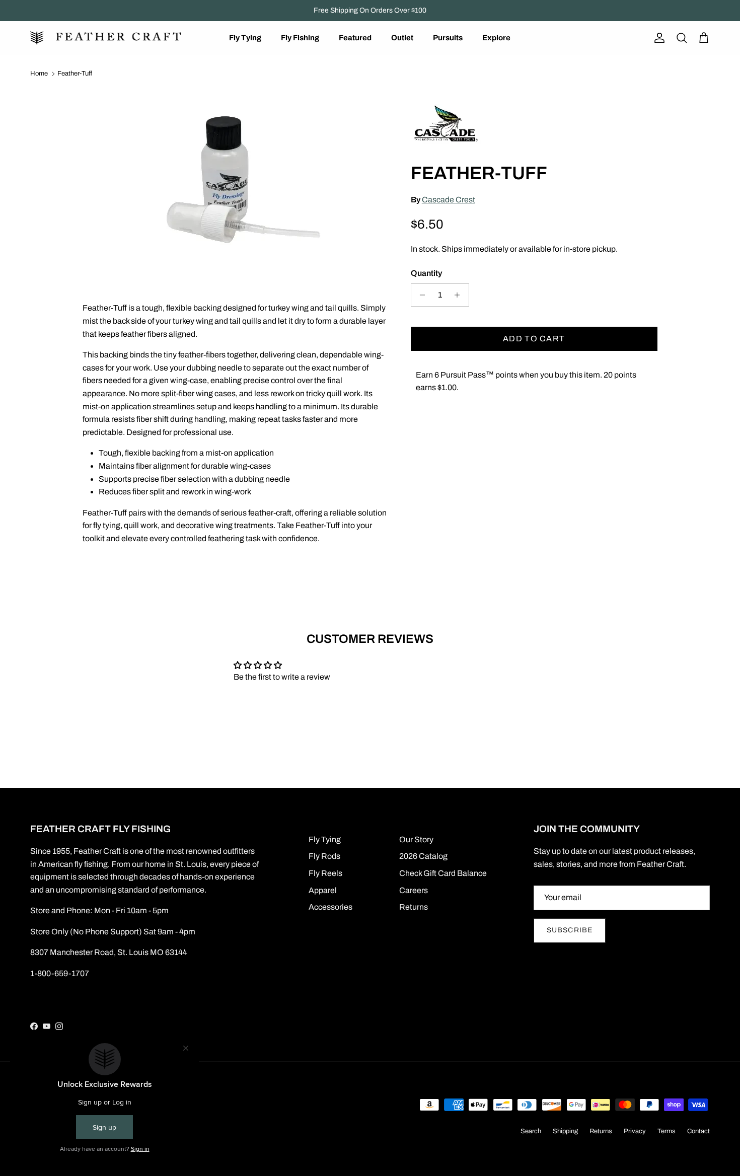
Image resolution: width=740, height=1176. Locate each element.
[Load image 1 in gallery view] (236, 182)
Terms (666, 1131)
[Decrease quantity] (420, 295)
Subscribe (570, 930)
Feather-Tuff (74, 73)
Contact (698, 1131)
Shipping (565, 1131)
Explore (496, 38)
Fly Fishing (300, 38)
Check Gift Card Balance (443, 873)
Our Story (416, 839)
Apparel (323, 890)
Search (531, 1131)
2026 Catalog (423, 856)
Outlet (402, 38)
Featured (355, 38)
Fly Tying (245, 38)
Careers (413, 890)
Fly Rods (324, 856)
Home (39, 73)
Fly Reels (325, 873)
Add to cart (534, 338)
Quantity (426, 273)
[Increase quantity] (460, 295)
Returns (413, 907)
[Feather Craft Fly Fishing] (105, 38)
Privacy (635, 1131)
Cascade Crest (448, 199)
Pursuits (448, 38)
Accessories (330, 907)
